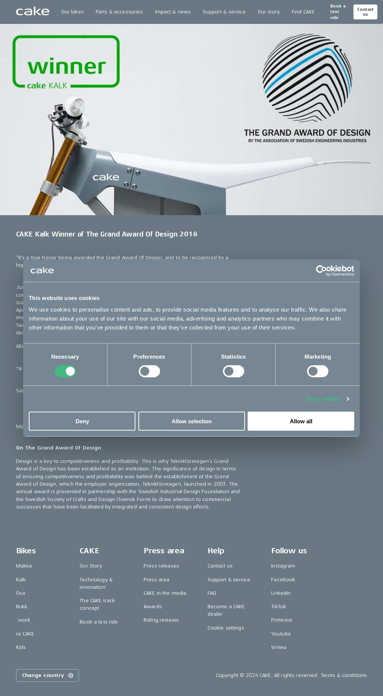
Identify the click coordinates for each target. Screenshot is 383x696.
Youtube (281, 634)
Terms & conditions (344, 675)
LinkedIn (281, 593)
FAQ (212, 593)
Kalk (21, 579)
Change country (43, 675)
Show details (323, 398)
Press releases (161, 566)
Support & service (224, 12)
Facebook (283, 579)
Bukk (22, 606)
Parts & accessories (119, 12)
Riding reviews (161, 620)
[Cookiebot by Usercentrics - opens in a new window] (321, 270)
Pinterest (281, 620)
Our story (269, 12)
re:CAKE (25, 634)
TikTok (278, 606)
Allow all (301, 421)
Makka (24, 566)
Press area (156, 579)
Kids (21, 647)
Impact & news (173, 12)
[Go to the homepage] (32, 12)
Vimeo (279, 647)
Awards (153, 606)
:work (23, 620)
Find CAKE (303, 12)
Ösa (20, 593)
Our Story (91, 566)
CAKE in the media (165, 593)
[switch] (149, 371)
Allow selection (192, 421)
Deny (82, 421)
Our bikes (72, 12)
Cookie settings (226, 628)
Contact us (365, 12)
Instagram (283, 566)
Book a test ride (338, 12)
